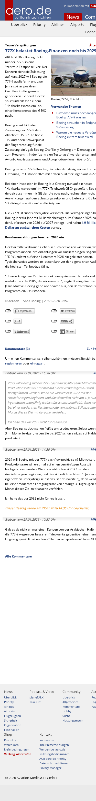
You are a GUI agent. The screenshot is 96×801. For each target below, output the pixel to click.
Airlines (58, 24)
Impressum (46, 740)
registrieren (13, 363)
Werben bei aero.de (52, 749)
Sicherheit (10, 720)
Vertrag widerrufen (17, 754)
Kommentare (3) (17, 349)
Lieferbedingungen (16, 749)
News (73, 17)
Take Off (34, 702)
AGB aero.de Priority (52, 759)
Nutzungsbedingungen (54, 754)
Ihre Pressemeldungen (54, 745)
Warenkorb (11, 745)
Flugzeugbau (12, 716)
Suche (66, 716)
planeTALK (36, 697)
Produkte (10, 740)
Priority (39, 24)
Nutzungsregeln (72, 720)
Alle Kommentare (18, 556)
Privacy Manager (50, 768)
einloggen (37, 363)
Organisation (12, 725)
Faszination (11, 730)
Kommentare (71, 706)
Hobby (66, 711)
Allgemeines (70, 702)
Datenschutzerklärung (53, 763)
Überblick (19, 24)
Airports (77, 24)
